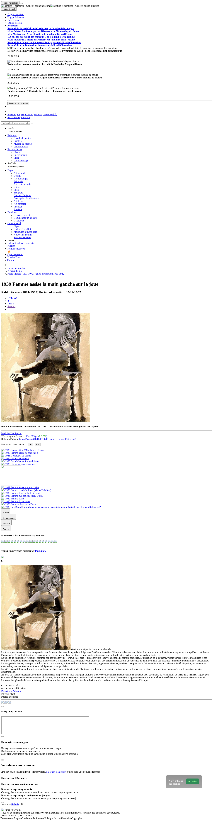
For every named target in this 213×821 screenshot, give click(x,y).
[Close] (32, 123)
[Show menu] (21, 3)
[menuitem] (54, 114)
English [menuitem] (20, 114)
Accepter (192, 781)
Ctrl (30, 444)
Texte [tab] (11, 303)
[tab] (12, 298)
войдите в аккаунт (56, 772)
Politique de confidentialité (57, 818)
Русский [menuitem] (11, 114)
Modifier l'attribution (11, 433)
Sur (22, 815)
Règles (17, 818)
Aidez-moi (6, 815)
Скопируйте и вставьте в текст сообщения (23, 798)
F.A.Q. (16, 815)
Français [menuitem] (38, 114)
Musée (14, 130)
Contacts (28, 815)
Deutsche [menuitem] (47, 114)
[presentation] (109, 309)
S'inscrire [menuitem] (25, 117)
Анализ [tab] (11, 306)
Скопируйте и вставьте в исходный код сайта (25, 792)
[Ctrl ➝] (20, 487)
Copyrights (76, 818)
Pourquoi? (40, 551)
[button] (15, 14)
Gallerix (15, 804)
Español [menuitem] (29, 114)
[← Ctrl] (19, 464)
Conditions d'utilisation (32, 818)
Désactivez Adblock (11, 691)
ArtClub (15, 164)
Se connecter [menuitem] (13, 117)
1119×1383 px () (35, 436)
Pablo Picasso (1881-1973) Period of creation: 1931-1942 (47, 439)
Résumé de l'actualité (18, 103)
